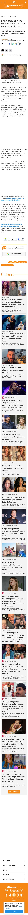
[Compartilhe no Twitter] (3, 44)
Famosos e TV (13, 16)
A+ (7, 50)
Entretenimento (9, 865)
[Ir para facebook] (10, 890)
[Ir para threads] (21, 890)
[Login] (25, 2)
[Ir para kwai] (17, 890)
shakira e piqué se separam (7, 265)
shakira (10, 262)
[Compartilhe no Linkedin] (9, 44)
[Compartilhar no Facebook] (6, 44)
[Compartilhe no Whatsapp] (13, 44)
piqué (15, 262)
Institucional (8, 879)
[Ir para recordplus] (6, 895)
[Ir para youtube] (21, 895)
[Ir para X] (14, 895)
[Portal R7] (14, 2)
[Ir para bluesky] (6, 890)
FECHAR (14, 911)
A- (10, 50)
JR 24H (5, 870)
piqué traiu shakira (22, 262)
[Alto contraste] (2, 50)
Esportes (6, 861)
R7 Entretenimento (5, 16)
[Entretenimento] (14, 6)
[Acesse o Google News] (16, 44)
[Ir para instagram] (14, 890)
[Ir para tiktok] (10, 895)
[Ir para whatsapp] (17, 895)
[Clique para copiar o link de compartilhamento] (20, 44)
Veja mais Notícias (14, 791)
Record (6, 875)
